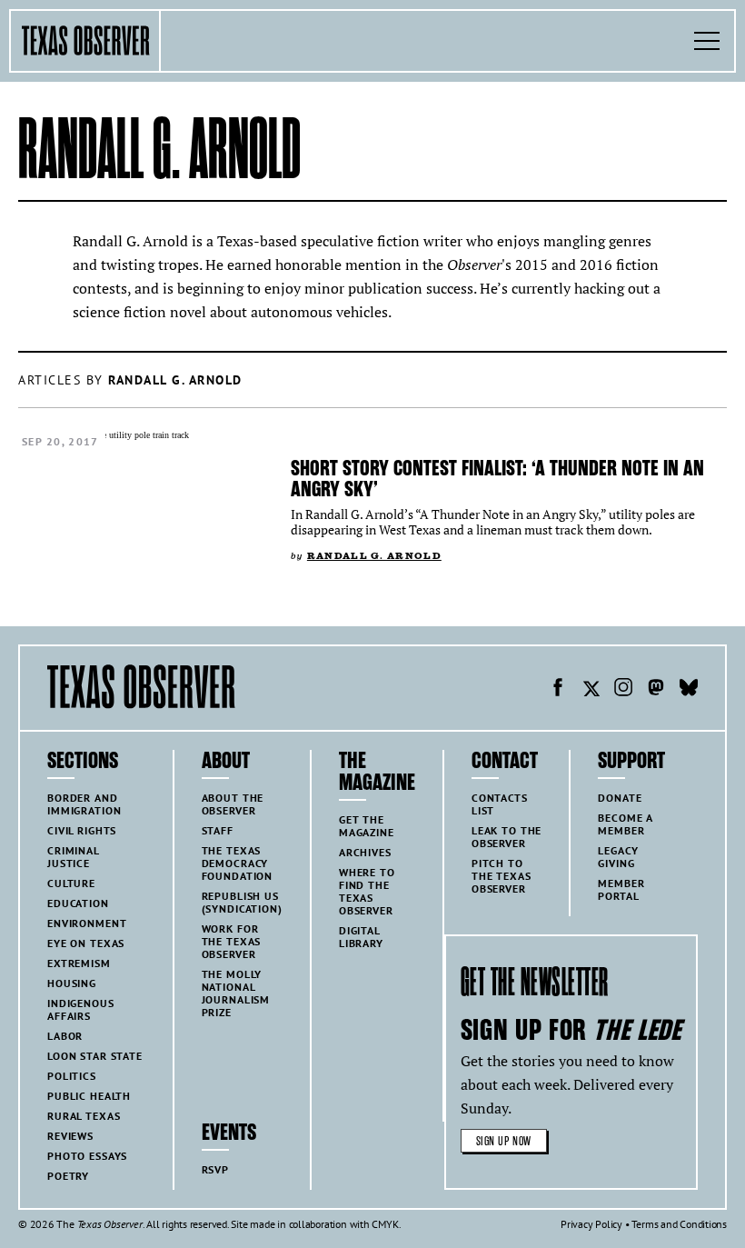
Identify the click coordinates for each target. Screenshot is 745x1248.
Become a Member (625, 824)
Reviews (70, 1136)
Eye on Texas (85, 943)
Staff (217, 830)
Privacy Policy (591, 1224)
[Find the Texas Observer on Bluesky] (689, 690)
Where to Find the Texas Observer (367, 891)
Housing (71, 983)
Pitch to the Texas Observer (501, 875)
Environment (86, 923)
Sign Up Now (503, 1141)
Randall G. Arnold (374, 556)
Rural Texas (83, 1116)
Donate (619, 797)
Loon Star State (95, 1056)
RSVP (215, 1169)
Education (78, 903)
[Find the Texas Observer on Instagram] (623, 690)
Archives (365, 852)
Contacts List (500, 804)
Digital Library (361, 937)
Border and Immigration (84, 804)
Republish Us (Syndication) (242, 902)
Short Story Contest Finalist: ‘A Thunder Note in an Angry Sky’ (497, 478)
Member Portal (621, 889)
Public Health (89, 1096)
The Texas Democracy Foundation (237, 863)
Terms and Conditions (679, 1224)
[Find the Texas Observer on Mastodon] (656, 690)
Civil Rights (81, 830)
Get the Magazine (366, 826)
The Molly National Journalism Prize (236, 993)
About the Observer (233, 804)
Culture (71, 883)
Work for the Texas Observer (232, 941)
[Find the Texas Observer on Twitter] (590, 690)
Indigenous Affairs (80, 1009)
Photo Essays (87, 1156)
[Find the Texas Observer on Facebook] (558, 690)
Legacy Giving (618, 857)
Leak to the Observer (506, 837)
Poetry (68, 1176)
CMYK (385, 1224)
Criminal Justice (73, 857)
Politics (71, 1076)
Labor (65, 1036)
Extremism (79, 963)
